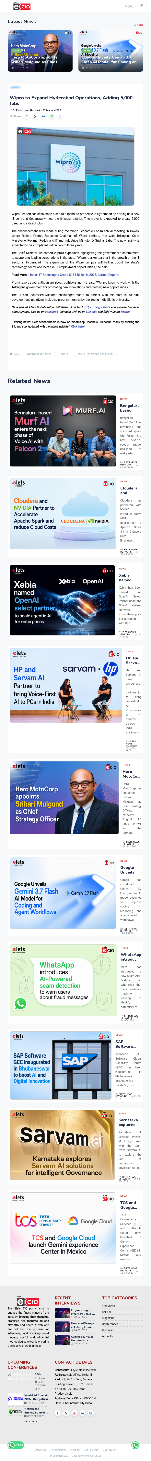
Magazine (108, 1318)
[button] (130, 6)
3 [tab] (142, 25)
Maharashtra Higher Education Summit (40, 1407)
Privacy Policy (58, 1449)
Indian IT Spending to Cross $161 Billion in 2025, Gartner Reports (74, 275)
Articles (106, 1311)
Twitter (124, 312)
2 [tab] (140, 25)
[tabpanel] (40, 51)
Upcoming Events (98, 307)
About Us (107, 1336)
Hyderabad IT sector (38, 353)
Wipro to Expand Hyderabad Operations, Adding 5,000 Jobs (71, 101)
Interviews (108, 1305)
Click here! (78, 326)
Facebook (51, 312)
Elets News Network (128, 463)
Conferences (110, 1324)
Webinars (108, 1330)
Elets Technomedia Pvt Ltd (86, 1455)
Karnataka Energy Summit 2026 (34, 1378)
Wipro (64, 353)
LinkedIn (91, 312)
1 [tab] (136, 25)
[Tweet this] (35, 116)
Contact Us (109, 1449)
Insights (74, 1449)
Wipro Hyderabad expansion (95, 353)
